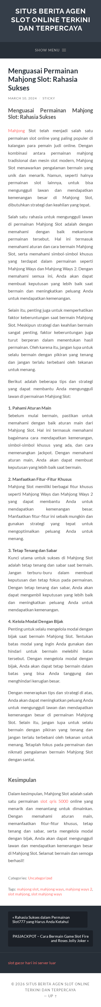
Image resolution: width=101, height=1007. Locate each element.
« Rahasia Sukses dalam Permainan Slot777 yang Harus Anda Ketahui (41, 919)
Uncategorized (40, 878)
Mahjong (16, 130)
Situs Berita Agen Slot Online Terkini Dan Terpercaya (50, 19)
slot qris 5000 (54, 801)
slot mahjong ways (46, 894)
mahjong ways (52, 889)
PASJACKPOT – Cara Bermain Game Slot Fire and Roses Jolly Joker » (51, 938)
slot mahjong (19, 894)
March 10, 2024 (22, 98)
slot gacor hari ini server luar (32, 963)
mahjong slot (28, 889)
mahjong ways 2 (78, 889)
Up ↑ (52, 996)
